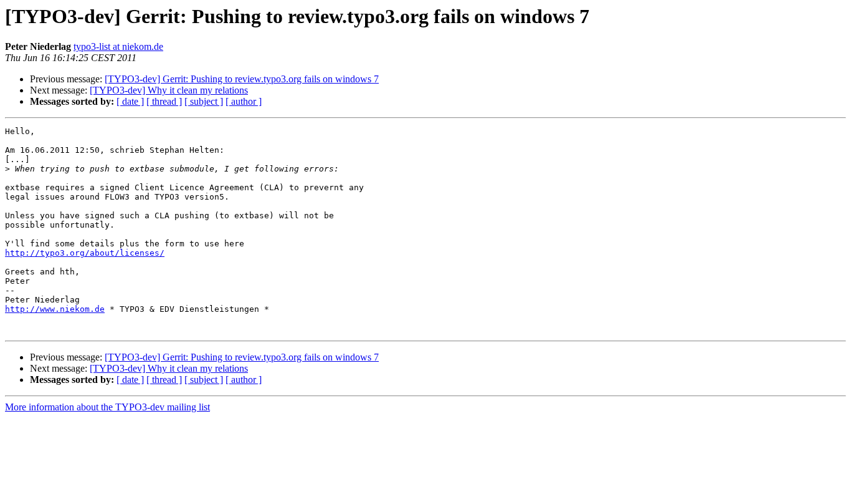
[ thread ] (164, 101)
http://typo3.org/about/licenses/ (84, 253)
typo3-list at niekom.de (118, 46)
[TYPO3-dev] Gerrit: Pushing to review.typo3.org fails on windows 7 (242, 79)
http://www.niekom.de (55, 309)
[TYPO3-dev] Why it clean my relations (169, 90)
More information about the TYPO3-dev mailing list (107, 407)
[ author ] (244, 101)
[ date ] (130, 101)
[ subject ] (203, 101)
